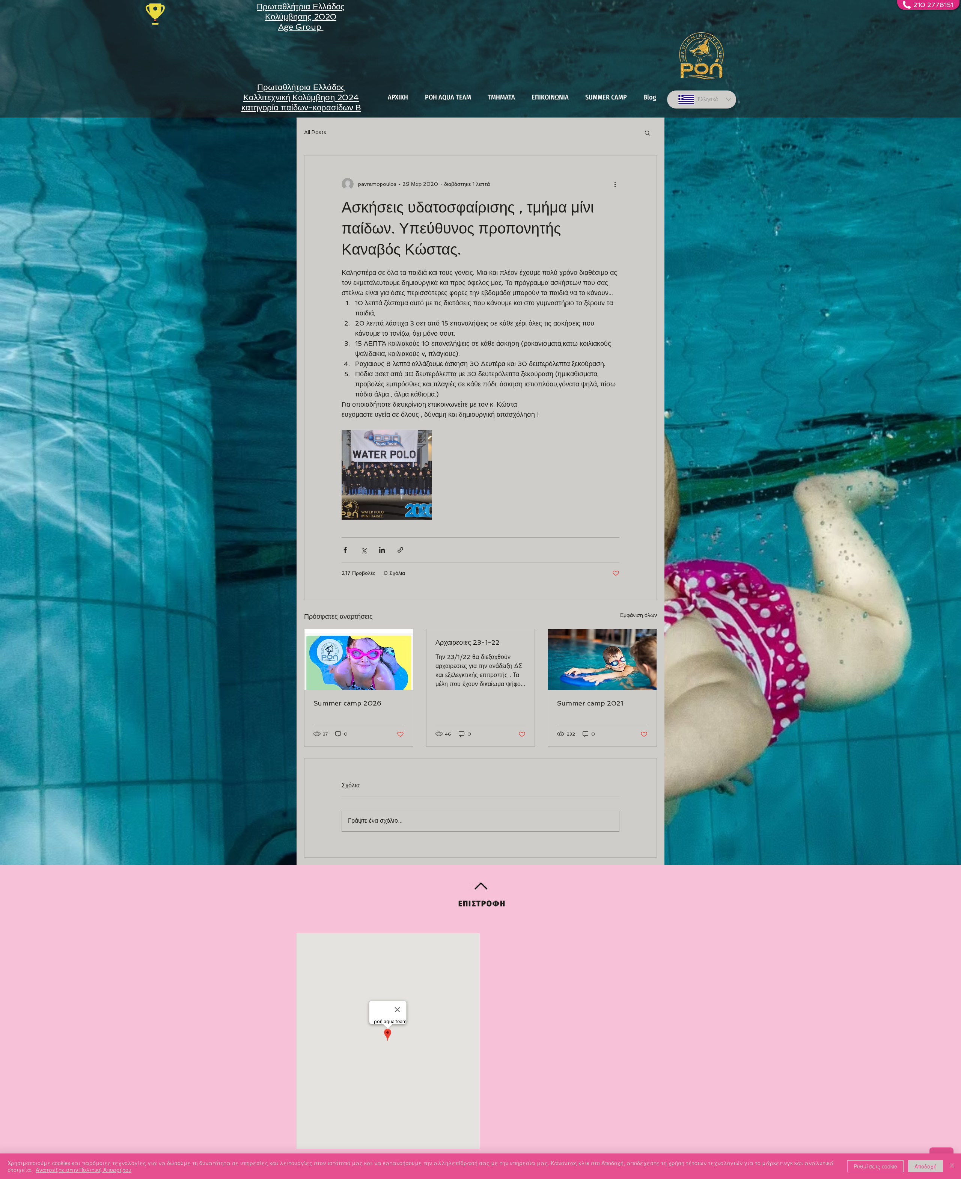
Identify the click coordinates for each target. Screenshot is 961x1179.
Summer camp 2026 (347, 703)
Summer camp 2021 (590, 703)
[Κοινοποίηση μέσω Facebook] (345, 549)
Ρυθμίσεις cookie (875, 1166)
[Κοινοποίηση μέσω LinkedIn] (382, 549)
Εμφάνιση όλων (638, 615)
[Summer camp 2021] (602, 659)
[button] (647, 133)
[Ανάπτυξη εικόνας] (387, 475)
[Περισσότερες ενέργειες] (614, 183)
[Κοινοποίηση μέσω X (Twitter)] (363, 549)
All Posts (315, 132)
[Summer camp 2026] (358, 659)
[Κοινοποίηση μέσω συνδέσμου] (400, 549)
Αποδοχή (925, 1166)
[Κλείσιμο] (951, 1166)
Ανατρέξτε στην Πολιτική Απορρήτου (83, 1169)
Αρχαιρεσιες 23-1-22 (467, 642)
